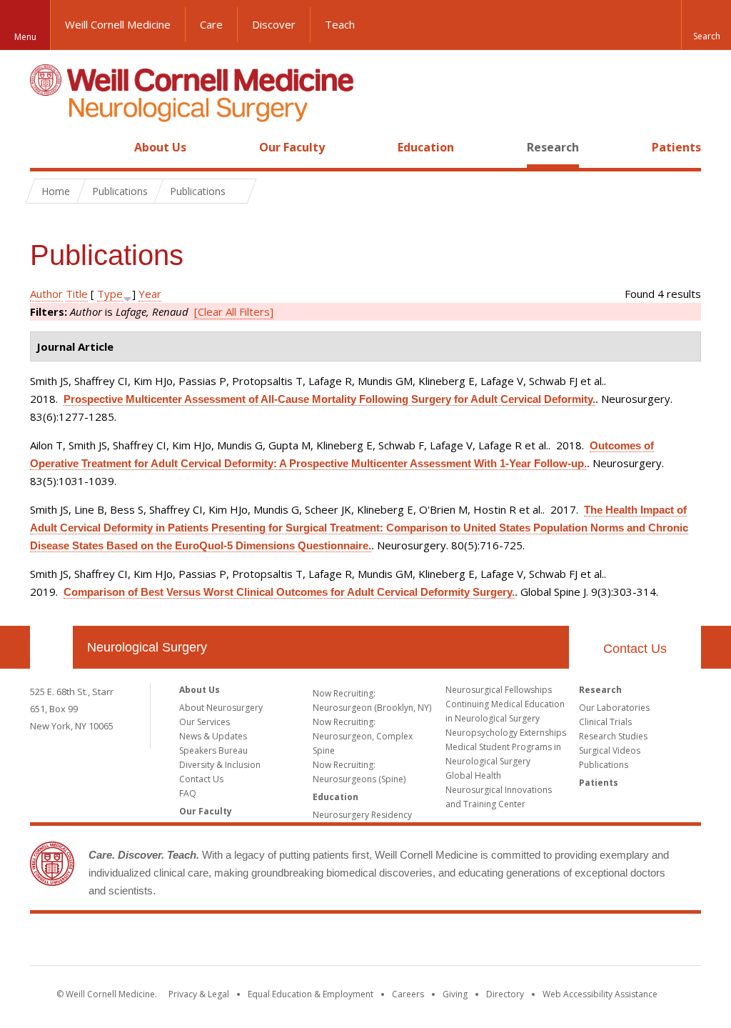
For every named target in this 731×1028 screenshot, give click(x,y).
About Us (160, 147)
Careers (408, 994)
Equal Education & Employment (310, 994)
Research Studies (613, 736)
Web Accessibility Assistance (600, 994)
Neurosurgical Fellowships (498, 690)
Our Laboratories (614, 708)
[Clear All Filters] (233, 311)
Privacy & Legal (198, 994)
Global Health (473, 775)
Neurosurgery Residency (362, 815)
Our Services (204, 722)
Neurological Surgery (147, 647)
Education (426, 147)
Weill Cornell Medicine (118, 24)
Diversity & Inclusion (220, 765)
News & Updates (213, 736)
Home (45, 147)
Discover (274, 24)
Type (110, 293)
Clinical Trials (605, 722)
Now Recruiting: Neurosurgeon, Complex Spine (363, 736)
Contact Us (635, 649)
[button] (706, 25)
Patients (676, 147)
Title (77, 293)
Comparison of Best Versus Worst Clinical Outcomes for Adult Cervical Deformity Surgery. (289, 592)
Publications (603, 765)
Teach (340, 24)
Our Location (51, 647)
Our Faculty (292, 147)
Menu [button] (25, 37)
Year (149, 293)
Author (46, 293)
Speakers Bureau (213, 750)
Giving (455, 994)
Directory (505, 994)
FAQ (187, 793)
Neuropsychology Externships (505, 733)
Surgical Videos (609, 750)
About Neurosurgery (221, 708)
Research (553, 147)
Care (211, 24)
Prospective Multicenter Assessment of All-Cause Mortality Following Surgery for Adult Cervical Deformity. (329, 399)
